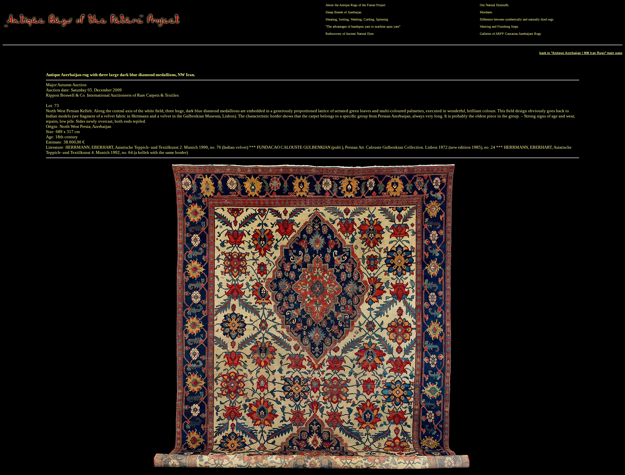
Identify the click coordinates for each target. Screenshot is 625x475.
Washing (356, 19)
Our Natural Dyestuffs (494, 5)
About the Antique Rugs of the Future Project (355, 5)
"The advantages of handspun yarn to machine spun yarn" (363, 26)
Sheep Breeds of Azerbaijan (343, 12)
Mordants (486, 12)
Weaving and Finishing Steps (499, 26)
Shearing (331, 19)
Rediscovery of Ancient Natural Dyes (350, 33)
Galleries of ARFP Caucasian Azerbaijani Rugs (510, 33)
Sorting (344, 19)
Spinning (382, 19)
